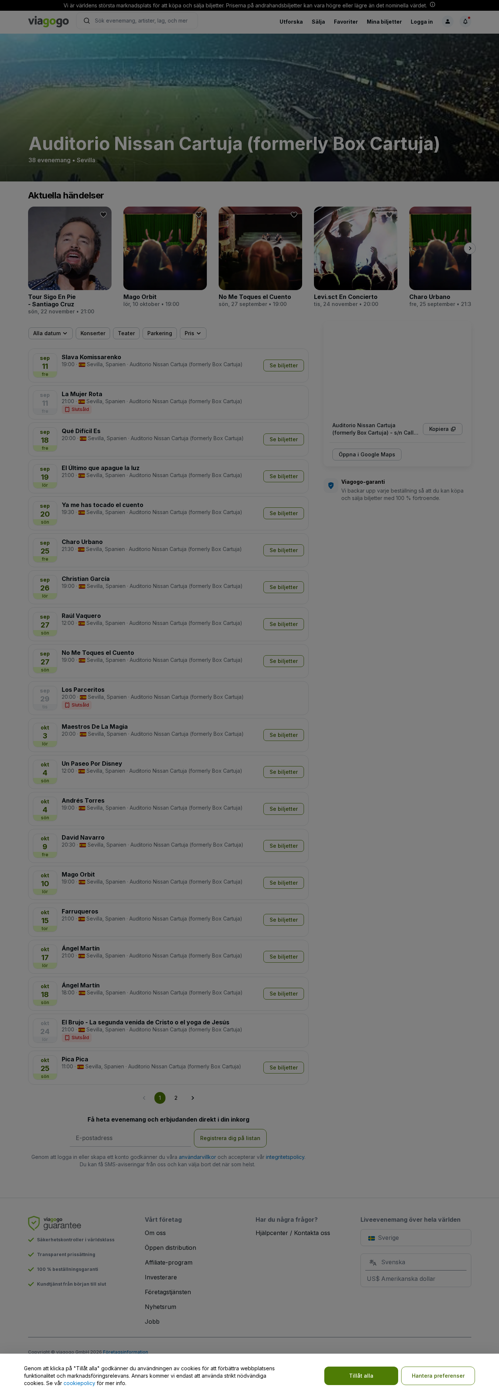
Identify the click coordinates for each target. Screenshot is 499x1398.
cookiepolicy (79, 1383)
